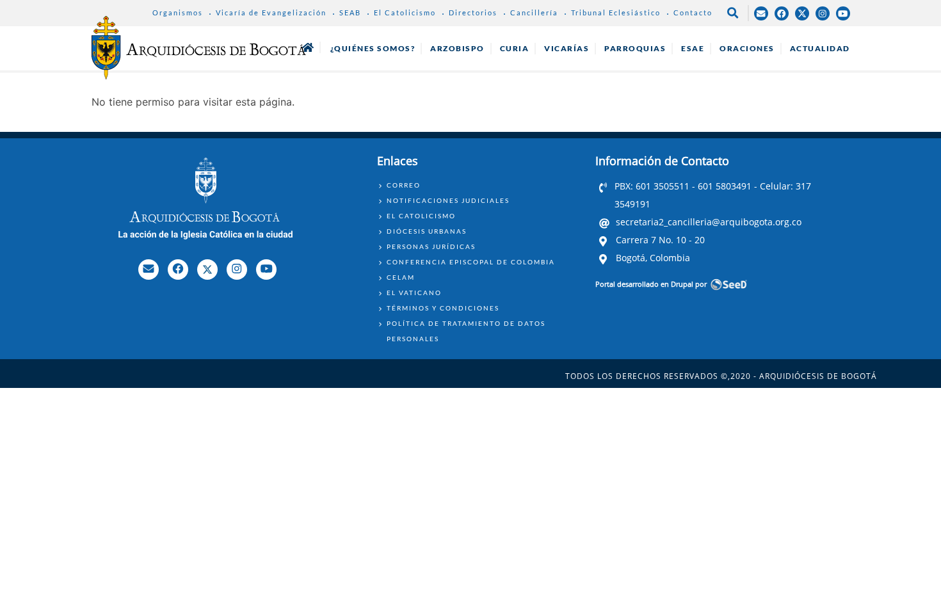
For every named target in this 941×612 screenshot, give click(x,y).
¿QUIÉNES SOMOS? (372, 48)
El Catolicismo (405, 12)
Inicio (308, 47)
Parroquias (635, 48)
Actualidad (820, 48)
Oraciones (747, 48)
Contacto (692, 12)
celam (401, 277)
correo (404, 185)
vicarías (566, 48)
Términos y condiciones (443, 308)
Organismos (177, 12)
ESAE (692, 48)
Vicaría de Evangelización (271, 12)
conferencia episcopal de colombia (471, 262)
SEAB (350, 12)
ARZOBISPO (457, 48)
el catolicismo (421, 216)
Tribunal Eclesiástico (616, 12)
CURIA (514, 48)
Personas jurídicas (431, 246)
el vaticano (414, 292)
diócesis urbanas (427, 231)
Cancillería (534, 12)
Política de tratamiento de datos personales (466, 330)
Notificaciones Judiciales (448, 200)
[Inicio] (199, 47)
